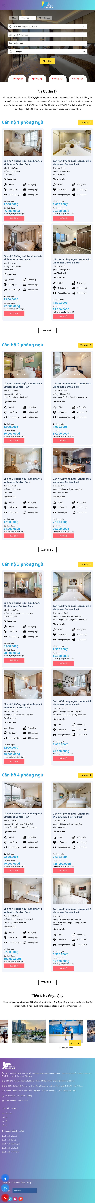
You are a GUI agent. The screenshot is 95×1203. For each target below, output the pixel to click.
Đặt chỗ (14, 218)
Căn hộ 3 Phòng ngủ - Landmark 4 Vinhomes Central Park (23, 706)
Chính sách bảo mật (9, 1136)
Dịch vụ (5, 1117)
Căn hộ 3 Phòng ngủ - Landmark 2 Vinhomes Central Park (72, 703)
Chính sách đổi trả (9, 1140)
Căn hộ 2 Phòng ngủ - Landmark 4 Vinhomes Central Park (72, 385)
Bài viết (4, 1121)
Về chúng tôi (6, 1113)
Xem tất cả (85, 122)
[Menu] (3, 5)
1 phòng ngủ (17, 78)
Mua (14, 18)
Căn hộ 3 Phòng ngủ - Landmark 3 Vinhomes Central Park (72, 607)
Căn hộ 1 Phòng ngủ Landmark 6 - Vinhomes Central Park (23, 258)
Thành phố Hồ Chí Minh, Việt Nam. (69, 1086)
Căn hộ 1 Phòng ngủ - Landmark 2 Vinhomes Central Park (72, 162)
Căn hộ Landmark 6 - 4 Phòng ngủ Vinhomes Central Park (23, 815)
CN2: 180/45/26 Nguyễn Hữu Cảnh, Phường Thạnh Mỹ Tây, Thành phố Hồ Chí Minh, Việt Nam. (38, 1081)
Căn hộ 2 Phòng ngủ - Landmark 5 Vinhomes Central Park (23, 480)
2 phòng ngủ (37, 78)
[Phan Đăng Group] (47, 5)
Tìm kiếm (47, 61)
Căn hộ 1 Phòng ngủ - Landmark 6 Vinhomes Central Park (72, 261)
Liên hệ (4, 1125)
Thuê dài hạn (44, 18)
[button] (13, 151)
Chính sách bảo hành (10, 1148)
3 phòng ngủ (57, 78)
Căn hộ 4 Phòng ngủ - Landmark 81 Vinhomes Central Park (71, 815)
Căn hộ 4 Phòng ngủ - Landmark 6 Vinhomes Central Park (72, 910)
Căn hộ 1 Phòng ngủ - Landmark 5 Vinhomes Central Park (23, 162)
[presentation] (72, 1043)
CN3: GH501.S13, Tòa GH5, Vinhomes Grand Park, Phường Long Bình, (29, 1086)
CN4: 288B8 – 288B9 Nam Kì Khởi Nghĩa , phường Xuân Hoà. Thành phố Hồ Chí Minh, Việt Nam (39, 1091)
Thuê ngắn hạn (27, 18)
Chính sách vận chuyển (11, 1144)
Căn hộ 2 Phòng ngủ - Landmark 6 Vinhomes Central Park (23, 385)
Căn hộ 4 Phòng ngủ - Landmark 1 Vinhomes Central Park (23, 910)
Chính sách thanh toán (10, 1152)
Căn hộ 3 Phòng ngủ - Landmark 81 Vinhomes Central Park (22, 604)
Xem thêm (47, 330)
